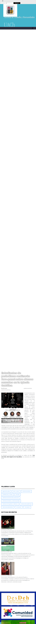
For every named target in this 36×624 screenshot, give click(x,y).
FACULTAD (17, 494)
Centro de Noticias (26, 491)
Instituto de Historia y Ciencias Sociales (11, 500)
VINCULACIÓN (27, 507)
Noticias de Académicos (26, 504)
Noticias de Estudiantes (7, 507)
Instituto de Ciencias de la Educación (10, 497)
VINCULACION (18, 507)
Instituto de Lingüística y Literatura (10, 504)
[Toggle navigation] (2, 1)
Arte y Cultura (16, 491)
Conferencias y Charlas (7, 494)
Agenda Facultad (6, 491)
